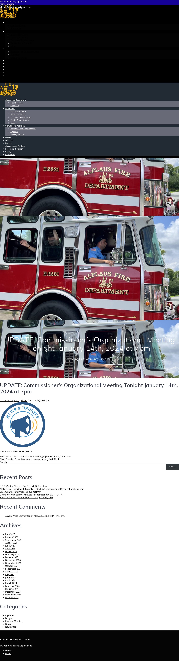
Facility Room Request (21, 43)
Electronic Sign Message (22, 40)
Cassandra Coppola (9, 400)
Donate (9, 66)
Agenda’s (14, 54)
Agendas (9, 615)
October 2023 (11, 597)
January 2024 (11, 588)
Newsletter (10, 626)
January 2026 (11, 537)
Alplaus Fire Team (19, 34)
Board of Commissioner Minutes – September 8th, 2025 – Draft (31, 494)
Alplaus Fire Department (19, 22)
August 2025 (11, 542)
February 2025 (12, 554)
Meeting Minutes (18, 57)
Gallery (9, 76)
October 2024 (11, 565)
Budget (8, 618)
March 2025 (11, 551)
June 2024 (10, 577)
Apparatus (15, 28)
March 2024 (11, 583)
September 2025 (13, 540)
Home (8, 650)
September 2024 (13, 568)
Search (3, 462)
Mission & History (19, 37)
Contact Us (11, 79)
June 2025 (10, 545)
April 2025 (10, 548)
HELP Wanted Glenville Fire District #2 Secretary (23, 486)
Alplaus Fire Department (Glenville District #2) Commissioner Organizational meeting (41, 489)
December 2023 (13, 591)
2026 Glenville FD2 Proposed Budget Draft (20, 491)
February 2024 (12, 586)
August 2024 (11, 571)
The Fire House (18, 25)
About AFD (11, 31)
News (13, 45)
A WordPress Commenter (17, 515)
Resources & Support (17, 73)
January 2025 (11, 557)
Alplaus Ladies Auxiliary (18, 69)
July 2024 (9, 574)
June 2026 (10, 534)
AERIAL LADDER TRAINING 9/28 (49, 515)
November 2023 (13, 594)
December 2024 (13, 560)
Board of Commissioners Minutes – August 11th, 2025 (26, 497)
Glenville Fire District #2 (19, 49)
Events (9, 60)
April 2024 (10, 580)
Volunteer (11, 63)
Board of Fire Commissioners (24, 51)
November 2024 (13, 563)
